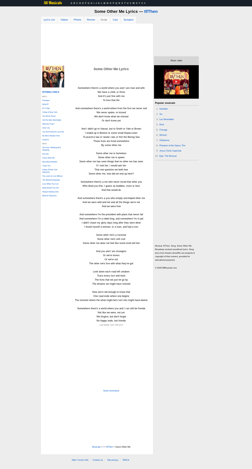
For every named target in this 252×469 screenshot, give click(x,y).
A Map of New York (49, 112)
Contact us (98, 460)
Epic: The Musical (167, 156)
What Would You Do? (50, 188)
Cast (115, 19)
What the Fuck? (48, 124)
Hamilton (163, 109)
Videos (64, 19)
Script (104, 19)
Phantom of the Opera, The (172, 145)
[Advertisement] (97, 45)
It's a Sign (46, 108)
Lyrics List (49, 19)
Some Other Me (48, 158)
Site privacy (112, 460)
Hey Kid (45, 154)
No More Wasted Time (51, 136)
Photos (77, 19)
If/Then (151, 11)
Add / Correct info (80, 460)
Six (160, 114)
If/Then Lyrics (50, 92)
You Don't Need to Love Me (53, 132)
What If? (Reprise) (49, 196)
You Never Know (49, 116)
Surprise (45, 140)
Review (91, 19)
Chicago (163, 129)
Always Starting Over (50, 192)
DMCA (126, 460)
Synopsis (129, 19)
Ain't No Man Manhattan (51, 120)
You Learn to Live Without (52, 176)
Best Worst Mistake (49, 162)
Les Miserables (166, 119)
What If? (45, 104)
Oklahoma (164, 140)
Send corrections (111, 390)
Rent (161, 124)
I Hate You (46, 166)
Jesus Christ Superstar (170, 150)
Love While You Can (50, 184)
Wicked (163, 135)
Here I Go (46, 128)
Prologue (46, 100)
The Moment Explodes (51, 180)
